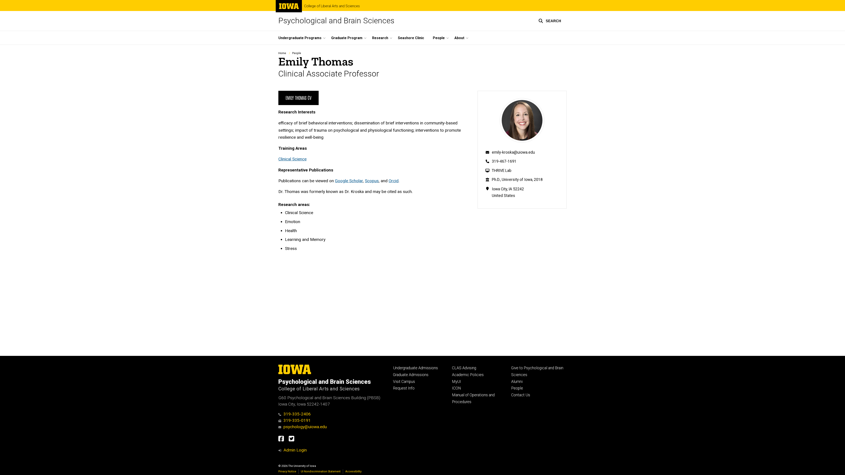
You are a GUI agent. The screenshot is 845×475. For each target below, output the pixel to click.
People (296, 53)
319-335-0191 (297, 420)
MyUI (456, 381)
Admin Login (295, 450)
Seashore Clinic (411, 38)
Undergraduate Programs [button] (299, 38)
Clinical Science (292, 159)
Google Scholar (349, 180)
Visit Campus (404, 381)
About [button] (459, 38)
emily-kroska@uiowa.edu (513, 152)
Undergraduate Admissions (415, 368)
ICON (456, 388)
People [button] (439, 38)
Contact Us (520, 395)
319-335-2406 (297, 414)
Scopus (372, 180)
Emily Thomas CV (298, 97)
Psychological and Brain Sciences (336, 21)
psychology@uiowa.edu (305, 426)
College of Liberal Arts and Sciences (332, 6)
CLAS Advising (464, 368)
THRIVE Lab (501, 170)
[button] (550, 21)
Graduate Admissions (410, 375)
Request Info (404, 388)
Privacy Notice (287, 471)
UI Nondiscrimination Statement (321, 471)
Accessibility (353, 471)
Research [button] (380, 38)
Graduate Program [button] (346, 38)
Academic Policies (468, 375)
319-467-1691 (504, 161)
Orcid (394, 180)
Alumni (517, 381)
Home (282, 53)
